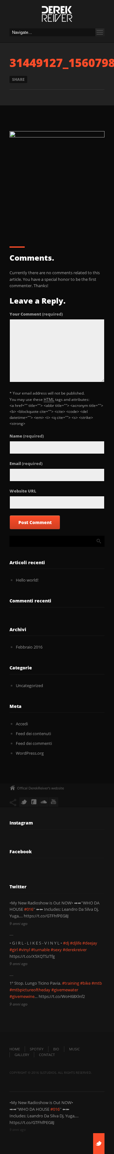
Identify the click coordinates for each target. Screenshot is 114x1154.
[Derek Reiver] (57, 15)
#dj (66, 943)
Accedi (22, 724)
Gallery (22, 1054)
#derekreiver (75, 949)
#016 (28, 909)
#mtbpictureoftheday (30, 990)
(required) (36, 314)
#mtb (97, 983)
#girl (14, 949)
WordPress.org (30, 753)
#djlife (75, 943)
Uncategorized (29, 685)
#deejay (89, 943)
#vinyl (24, 949)
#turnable (40, 949)
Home (15, 1049)
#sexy (56, 949)
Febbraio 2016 (29, 647)
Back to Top (95, 19)
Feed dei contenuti (33, 733)
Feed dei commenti (34, 743)
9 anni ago (19, 923)
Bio (56, 1049)
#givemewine (22, 996)
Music (74, 1049)
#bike (85, 983)
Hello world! (27, 580)
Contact (47, 1054)
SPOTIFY (36, 1049)
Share (18, 79)
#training (70, 983)
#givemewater (64, 990)
